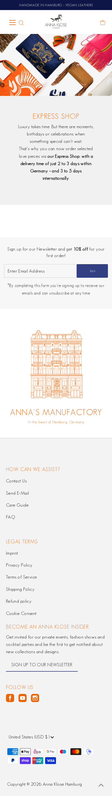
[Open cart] (102, 22)
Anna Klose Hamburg (62, 784)
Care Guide (17, 505)
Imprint (12, 553)
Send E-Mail (17, 493)
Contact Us (16, 480)
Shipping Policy (20, 589)
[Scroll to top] (101, 785)
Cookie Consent (21, 613)
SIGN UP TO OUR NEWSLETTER (42, 664)
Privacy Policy (19, 565)
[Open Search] (21, 23)
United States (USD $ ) (30, 736)
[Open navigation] (13, 22)
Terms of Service (21, 576)
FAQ (10, 516)
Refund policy (19, 601)
